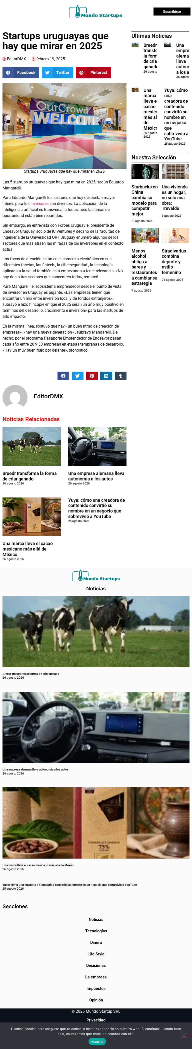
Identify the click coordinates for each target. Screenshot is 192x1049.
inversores (39, 203)
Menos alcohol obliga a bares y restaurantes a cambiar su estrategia (144, 267)
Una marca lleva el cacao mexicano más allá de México (27, 549)
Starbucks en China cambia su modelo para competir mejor (145, 200)
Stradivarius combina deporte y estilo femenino (174, 261)
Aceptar (97, 1041)
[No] (184, 1035)
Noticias (96, 919)
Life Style (96, 954)
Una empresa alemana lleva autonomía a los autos (96, 476)
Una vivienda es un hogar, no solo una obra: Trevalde (175, 197)
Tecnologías (96, 931)
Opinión (96, 1000)
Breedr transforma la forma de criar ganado (29, 476)
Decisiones (96, 965)
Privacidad (96, 1020)
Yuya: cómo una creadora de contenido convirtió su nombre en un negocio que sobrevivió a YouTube (96, 508)
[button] (20, 72)
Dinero (96, 942)
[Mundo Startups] (95, 11)
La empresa (96, 977)
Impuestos (96, 988)
